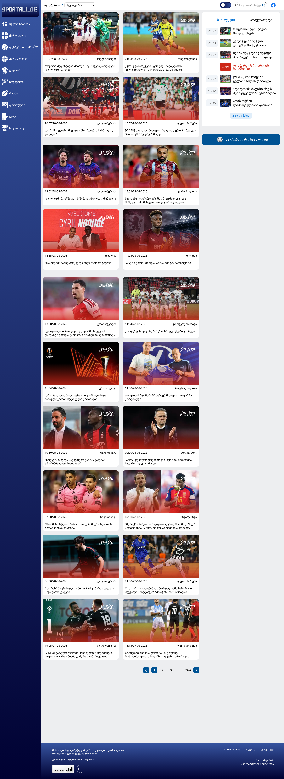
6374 (188, 670)
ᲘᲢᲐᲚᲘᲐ (110, 255)
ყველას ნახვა (240, 115)
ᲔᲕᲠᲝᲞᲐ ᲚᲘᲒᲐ (187, 191)
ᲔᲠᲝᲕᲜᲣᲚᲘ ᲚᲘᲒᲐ (185, 388)
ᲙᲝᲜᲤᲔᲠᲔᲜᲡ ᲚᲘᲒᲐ (185, 324)
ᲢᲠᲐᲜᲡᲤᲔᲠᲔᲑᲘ (106, 324)
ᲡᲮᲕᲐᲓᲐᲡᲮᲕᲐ (108, 452)
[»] (196, 670)
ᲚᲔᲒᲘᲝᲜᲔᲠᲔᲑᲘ (106, 59)
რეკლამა (251, 749)
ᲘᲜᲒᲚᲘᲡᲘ (191, 255)
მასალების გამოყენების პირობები (74, 753)
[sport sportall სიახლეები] (273, 5)
